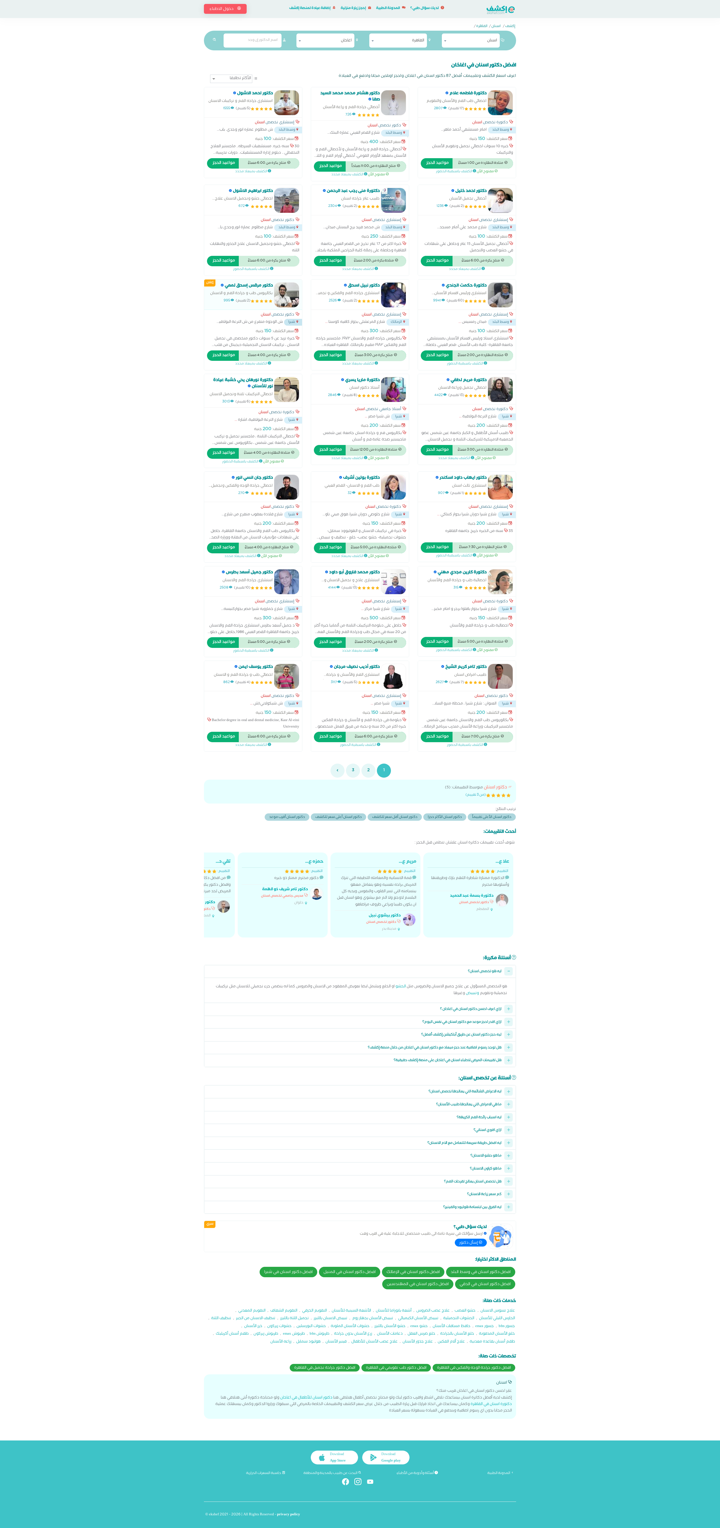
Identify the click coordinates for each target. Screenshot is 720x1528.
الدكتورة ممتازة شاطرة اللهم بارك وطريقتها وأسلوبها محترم (470, 885)
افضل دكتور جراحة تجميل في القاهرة (324, 1368)
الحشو (400, 987)
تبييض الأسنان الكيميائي (418, 1319)
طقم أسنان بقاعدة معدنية (492, 1342)
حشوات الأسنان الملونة (350, 1326)
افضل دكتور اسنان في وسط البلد (481, 1272)
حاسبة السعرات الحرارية (264, 1473)
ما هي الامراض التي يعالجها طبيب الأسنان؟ (468, 1105)
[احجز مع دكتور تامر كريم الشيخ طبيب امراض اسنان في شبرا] (500, 676)
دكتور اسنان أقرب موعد (287, 817)
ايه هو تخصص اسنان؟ (484, 971)
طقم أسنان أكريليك (232, 1334)
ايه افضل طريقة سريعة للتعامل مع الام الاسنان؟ (464, 1143)
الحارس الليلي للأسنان (497, 1319)
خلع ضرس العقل (421, 1334)
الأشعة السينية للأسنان (351, 1311)
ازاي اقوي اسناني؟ (487, 1130)
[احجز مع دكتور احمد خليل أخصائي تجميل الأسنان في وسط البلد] (500, 200)
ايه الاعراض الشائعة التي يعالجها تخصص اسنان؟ (465, 1092)
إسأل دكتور (469, 1243)
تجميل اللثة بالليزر (294, 1319)
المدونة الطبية (388, 8)
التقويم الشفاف (283, 1311)
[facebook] (348, 1482)
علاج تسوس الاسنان (497, 1311)
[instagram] (360, 1482)
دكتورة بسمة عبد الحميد (472, 896)
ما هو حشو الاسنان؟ (486, 1156)
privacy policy (288, 1515)
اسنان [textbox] (492, 40)
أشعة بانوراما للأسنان (393, 1311)
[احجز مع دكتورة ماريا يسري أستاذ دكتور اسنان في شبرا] (393, 389)
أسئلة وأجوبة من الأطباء (416, 1473)
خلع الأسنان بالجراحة (457, 1334)
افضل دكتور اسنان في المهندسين (418, 1284)
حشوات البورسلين (311, 1326)
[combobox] (471, 40)
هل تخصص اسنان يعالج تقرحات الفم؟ (472, 1182)
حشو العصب (465, 1311)
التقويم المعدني (252, 1311)
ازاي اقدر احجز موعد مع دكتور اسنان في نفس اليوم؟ (461, 1022)
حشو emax (419, 1326)
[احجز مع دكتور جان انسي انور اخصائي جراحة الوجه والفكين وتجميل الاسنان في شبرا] (286, 487)
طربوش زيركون (265, 1334)
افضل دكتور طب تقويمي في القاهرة (396, 1368)
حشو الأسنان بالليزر (390, 1326)
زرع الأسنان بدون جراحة (353, 1334)
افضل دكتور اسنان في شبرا (288, 1272)
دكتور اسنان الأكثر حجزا (445, 817)
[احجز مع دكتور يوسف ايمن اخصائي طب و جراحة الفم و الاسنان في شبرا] (286, 676)
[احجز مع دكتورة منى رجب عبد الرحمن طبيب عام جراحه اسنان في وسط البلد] (393, 200)
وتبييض (472, 993)
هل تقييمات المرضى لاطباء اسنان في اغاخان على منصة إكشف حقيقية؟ (447, 1060)
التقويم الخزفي (314, 1311)
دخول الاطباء (222, 9)
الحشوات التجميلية (458, 1319)
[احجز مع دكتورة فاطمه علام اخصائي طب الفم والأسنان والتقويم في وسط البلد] (500, 102)
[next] (337, 771)
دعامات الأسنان (390, 1334)
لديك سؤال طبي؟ (424, 8)
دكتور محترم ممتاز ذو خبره (292, 882)
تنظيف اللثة (221, 1319)
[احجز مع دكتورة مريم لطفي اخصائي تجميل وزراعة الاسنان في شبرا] (500, 389)
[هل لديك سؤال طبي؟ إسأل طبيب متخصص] (500, 1236)
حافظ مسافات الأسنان (452, 1326)
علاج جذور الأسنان (417, 1342)
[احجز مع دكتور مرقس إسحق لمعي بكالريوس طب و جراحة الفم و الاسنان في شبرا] (286, 295)
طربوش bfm (319, 1334)
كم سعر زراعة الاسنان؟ (484, 1194)
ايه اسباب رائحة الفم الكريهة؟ (479, 1118)
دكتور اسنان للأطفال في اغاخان (306, 1398)
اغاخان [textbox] (346, 40)
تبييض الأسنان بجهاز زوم (372, 1319)
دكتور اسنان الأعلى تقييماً (491, 817)
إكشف (510, 27)
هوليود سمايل (308, 1342)
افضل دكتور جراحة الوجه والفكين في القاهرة (474, 1368)
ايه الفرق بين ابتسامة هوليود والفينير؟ (472, 1207)
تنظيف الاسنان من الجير (255, 1319)
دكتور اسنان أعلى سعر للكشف (338, 817)
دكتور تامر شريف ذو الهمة (285, 890)
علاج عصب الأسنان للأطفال (374, 1342)
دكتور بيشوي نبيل (385, 916)
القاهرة (481, 27)
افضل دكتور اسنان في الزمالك (413, 1272)
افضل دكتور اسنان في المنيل (349, 1272)
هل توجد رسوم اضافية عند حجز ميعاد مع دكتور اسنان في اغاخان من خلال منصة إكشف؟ (434, 1048)
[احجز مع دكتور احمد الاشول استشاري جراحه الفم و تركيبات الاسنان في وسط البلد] (286, 102)
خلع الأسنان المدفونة (497, 1334)
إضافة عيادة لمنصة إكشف (310, 8)
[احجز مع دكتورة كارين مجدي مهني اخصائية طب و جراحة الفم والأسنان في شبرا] (500, 581)
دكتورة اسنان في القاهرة (491, 1404)
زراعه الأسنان (280, 1342)
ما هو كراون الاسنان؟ (485, 1169)
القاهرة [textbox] (418, 40)
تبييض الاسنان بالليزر (330, 1319)
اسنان (496, 27)
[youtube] (372, 1482)
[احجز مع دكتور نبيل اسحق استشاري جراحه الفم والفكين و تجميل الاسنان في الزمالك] (393, 295)
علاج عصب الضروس (433, 1311)
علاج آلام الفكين (451, 1342)
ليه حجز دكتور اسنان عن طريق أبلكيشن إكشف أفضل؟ (461, 1035)
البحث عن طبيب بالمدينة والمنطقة (330, 1473)
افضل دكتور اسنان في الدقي (485, 1284)
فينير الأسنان (335, 1342)
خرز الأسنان (253, 1326)
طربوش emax (294, 1334)
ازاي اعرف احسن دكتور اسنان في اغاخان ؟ (470, 1009)
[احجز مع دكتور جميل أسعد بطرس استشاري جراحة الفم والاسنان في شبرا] (286, 581)
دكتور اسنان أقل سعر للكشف (394, 817)
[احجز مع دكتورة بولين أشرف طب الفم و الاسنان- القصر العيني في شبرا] (393, 487)
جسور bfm (507, 1326)
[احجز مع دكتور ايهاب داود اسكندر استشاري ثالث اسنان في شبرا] (500, 487)
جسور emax (484, 1326)
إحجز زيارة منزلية (353, 8)
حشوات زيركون (279, 1326)
